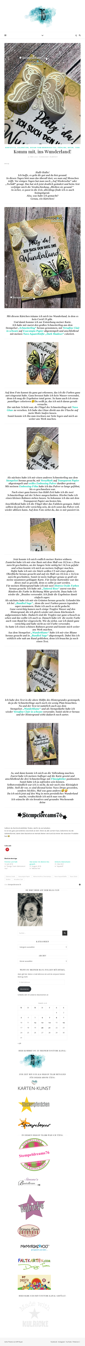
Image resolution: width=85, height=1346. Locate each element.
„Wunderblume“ (40, 632)
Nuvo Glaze (73, 876)
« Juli (19, 1043)
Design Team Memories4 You (43, 148)
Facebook (54, 1342)
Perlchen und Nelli (10, 862)
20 (42, 1028)
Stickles (8, 879)
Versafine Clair (18, 879)
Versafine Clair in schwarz (28, 711)
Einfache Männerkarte (62, 862)
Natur (71, 148)
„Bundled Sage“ (24, 603)
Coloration (23, 148)
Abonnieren (24, 989)
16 (64, 1023)
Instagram (61, 1342)
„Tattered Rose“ (50, 588)
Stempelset (12, 480)
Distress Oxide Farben (66, 585)
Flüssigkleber (58, 778)
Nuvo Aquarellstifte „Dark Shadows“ (43, 333)
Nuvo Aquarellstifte (61, 876)
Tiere (77, 148)
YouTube (69, 1342)
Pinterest (76, 1342)
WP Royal (19, 1342)
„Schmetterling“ (27, 327)
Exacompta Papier (33, 330)
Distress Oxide (10, 876)
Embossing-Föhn (28, 486)
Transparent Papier (68, 480)
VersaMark (47, 480)
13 (42, 1023)
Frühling (62, 148)
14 (49, 1023)
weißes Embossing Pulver (42, 483)
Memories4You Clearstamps (42, 876)
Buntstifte (10, 148)
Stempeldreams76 (14, 884)
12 (35, 1023)
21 (49, 1028)
